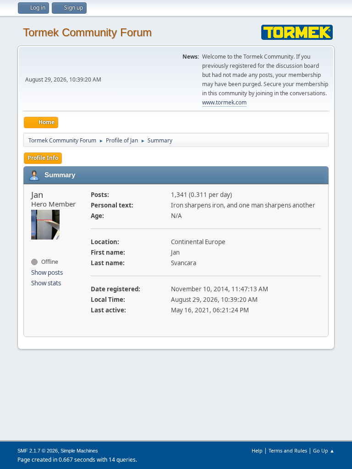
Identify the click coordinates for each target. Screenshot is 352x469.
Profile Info (43, 158)
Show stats (46, 283)
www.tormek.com (224, 102)
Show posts (47, 272)
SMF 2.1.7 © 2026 (37, 450)
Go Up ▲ (324, 450)
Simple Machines (79, 450)
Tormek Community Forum (87, 32)
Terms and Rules (288, 450)
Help (257, 450)
